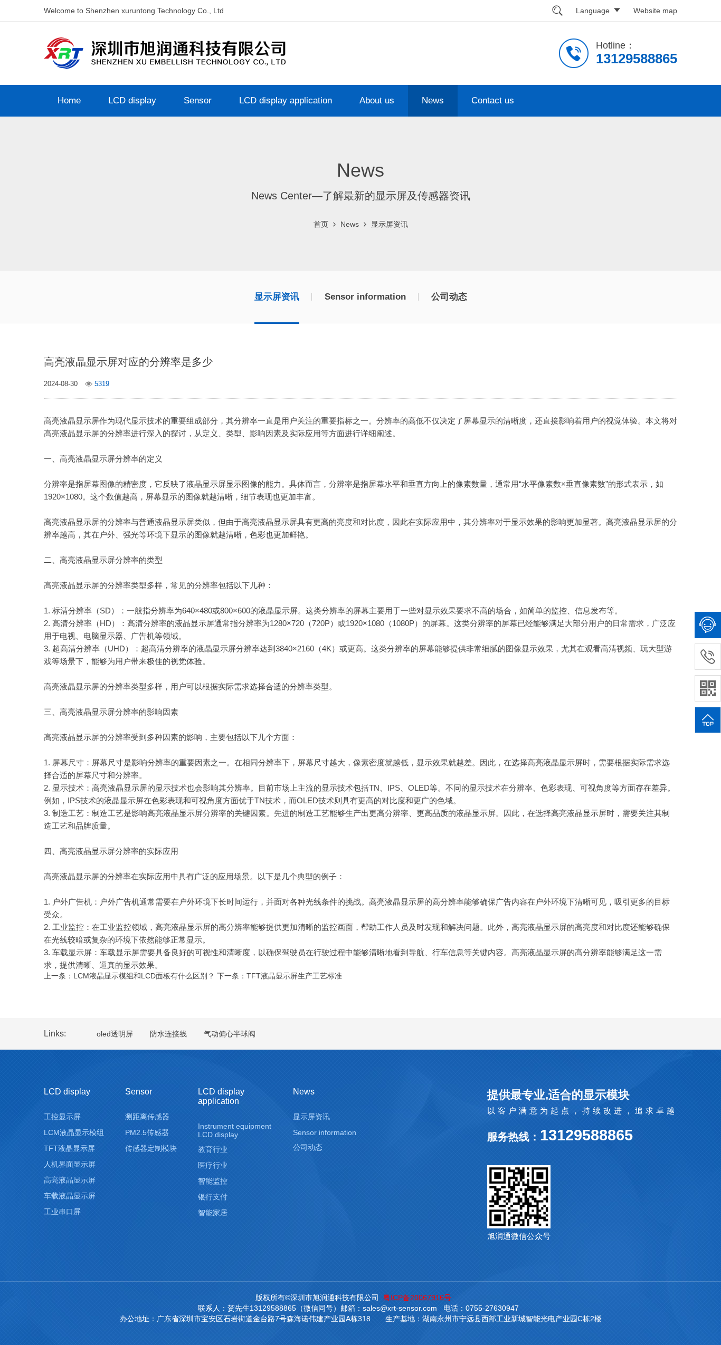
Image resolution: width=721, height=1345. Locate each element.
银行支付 (212, 1197)
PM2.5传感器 (147, 1132)
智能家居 (212, 1212)
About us (376, 100)
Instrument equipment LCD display (234, 1130)
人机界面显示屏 (70, 1164)
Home (69, 100)
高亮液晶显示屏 (70, 1180)
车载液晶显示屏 (70, 1196)
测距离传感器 (147, 1116)
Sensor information (365, 297)
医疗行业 (212, 1165)
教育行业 (212, 1149)
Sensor (198, 100)
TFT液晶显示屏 (69, 1148)
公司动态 (449, 297)
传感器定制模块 (151, 1148)
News (433, 100)
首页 (321, 224)
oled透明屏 (115, 1034)
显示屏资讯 (389, 224)
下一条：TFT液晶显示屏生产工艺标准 (279, 976)
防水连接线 (168, 1034)
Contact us (492, 100)
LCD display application (285, 100)
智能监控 (212, 1181)
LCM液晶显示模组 (74, 1132)
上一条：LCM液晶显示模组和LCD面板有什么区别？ (129, 976)
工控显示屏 (62, 1116)
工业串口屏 (62, 1211)
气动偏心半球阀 (229, 1034)
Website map (655, 10)
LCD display (132, 100)
